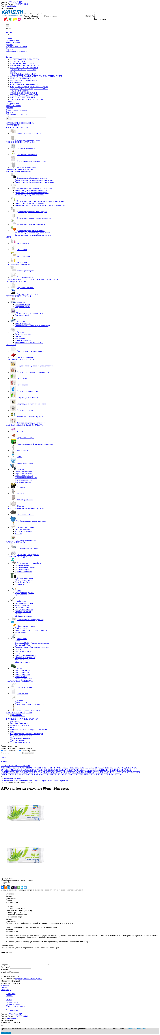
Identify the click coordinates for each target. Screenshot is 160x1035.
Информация (6, 990)
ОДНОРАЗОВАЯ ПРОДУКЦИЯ (23, 74)
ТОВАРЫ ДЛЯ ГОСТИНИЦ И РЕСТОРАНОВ (29, 89)
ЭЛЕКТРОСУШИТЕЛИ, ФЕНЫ (23, 97)
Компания (5, 985)
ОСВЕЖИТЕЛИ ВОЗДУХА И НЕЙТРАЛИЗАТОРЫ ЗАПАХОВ (36, 76)
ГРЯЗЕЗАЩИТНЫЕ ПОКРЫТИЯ (24, 68)
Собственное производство (17, 51)
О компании (10, 994)
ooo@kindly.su (12, 6)
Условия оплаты (12, 1002)
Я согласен (6, 1033)
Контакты (9, 49)
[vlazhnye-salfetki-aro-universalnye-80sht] (25, 832)
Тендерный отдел (13, 40)
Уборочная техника (13, 43)
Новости (9, 996)
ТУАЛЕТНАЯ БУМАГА (20, 91)
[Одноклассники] (5, 887)
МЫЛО (13, 72)
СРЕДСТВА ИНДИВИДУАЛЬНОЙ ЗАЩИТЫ (29, 87)
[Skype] (22, 887)
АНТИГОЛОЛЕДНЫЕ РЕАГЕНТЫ (24, 59)
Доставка (9, 45)
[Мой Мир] (8, 887)
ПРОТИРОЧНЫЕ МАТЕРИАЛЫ (23, 80)
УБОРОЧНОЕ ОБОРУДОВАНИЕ (23, 93)
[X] (12, 887)
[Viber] (15, 887)
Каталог (9, 32)
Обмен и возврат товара (15, 1006)
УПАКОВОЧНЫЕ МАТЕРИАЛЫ (24, 95)
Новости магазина (11, 751)
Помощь (4, 988)
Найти (9, 119)
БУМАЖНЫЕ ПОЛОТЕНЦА (22, 63)
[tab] (80, 883)
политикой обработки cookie (136, 1029)
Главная (9, 38)
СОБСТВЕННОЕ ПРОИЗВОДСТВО (25, 85)
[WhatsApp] (18, 887)
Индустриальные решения (16, 47)
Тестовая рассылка (29, 751)
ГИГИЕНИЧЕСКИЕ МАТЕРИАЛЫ (24, 66)
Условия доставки (13, 1004)
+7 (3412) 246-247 (15, 2)
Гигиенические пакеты (10, 780)
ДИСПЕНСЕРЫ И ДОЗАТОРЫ (23, 70)
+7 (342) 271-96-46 (20, 4)
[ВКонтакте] (2, 887)
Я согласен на (23, 979)
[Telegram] (25, 887)
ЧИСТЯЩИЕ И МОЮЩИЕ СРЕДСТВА (26, 99)
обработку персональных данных (28, 979)
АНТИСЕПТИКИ (17, 61)
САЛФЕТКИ (15, 82)
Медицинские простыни (58, 780)
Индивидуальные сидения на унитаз (34, 780)
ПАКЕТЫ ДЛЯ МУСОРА (20, 78)
